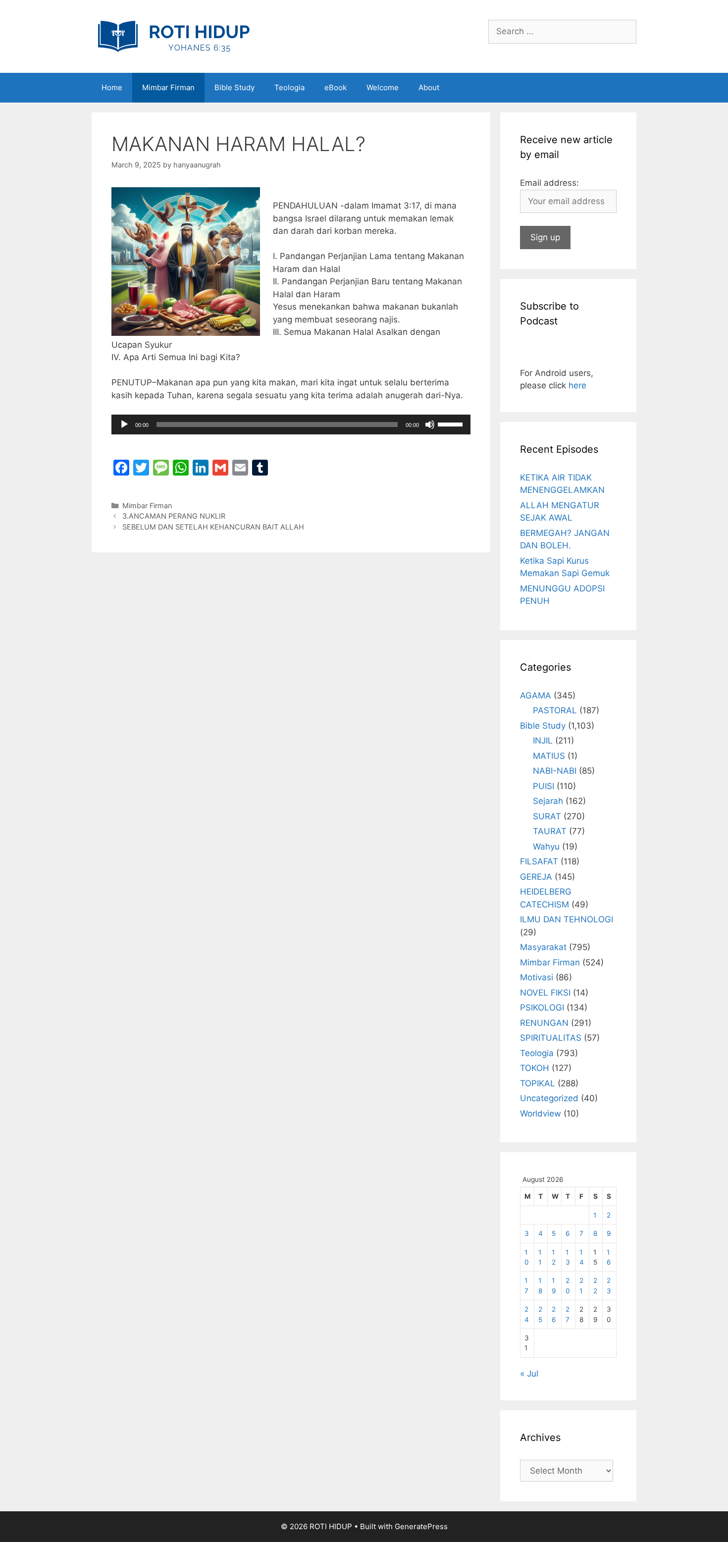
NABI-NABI (554, 771)
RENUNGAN (544, 1023)
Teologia (289, 87)
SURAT (547, 816)
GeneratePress (421, 1526)
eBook (335, 87)
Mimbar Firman (168, 87)
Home (112, 87)
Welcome (382, 87)
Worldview (540, 1113)
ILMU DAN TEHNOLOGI (566, 919)
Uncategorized (549, 1098)
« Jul (529, 1374)
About (428, 87)
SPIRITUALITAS (550, 1038)
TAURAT (550, 831)
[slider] (452, 423)
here (577, 385)
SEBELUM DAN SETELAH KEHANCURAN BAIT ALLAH (213, 527)
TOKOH (534, 1068)
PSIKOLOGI (542, 1007)
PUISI (543, 786)
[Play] (124, 424)
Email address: (549, 183)
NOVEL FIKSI (545, 993)
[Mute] (430, 424)
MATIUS (549, 756)
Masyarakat (543, 947)
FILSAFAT (539, 861)
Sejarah (548, 801)
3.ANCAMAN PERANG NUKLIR (173, 516)
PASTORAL (555, 710)
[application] (290, 424)
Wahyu (546, 846)
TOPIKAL (537, 1083)
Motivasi (536, 977)
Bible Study (234, 87)
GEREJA (536, 877)
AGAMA (535, 695)
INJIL (543, 740)
